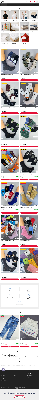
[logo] (2, 1)
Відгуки (15, 377)
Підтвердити (19, 396)
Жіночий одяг (3, 375)
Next (37, 328)
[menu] (37, 2)
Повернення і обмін (30, 377)
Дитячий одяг (3, 378)
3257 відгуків (36, 4)
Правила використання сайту (32, 378)
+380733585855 (3, 387)
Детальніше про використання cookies (28, 393)
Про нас (15, 375)
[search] (26, 1)
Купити (10, 113)
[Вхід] (2, 72)
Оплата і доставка (30, 375)
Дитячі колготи (3, 380)
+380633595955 (3, 389)
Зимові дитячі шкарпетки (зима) (6, 382)
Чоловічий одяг (3, 377)
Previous (1, 328)
